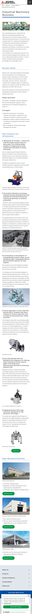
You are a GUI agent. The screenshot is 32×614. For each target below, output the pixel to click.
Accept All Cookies (16, 606)
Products (5, 574)
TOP (3, 5)
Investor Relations (8, 578)
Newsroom (6, 586)
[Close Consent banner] (29, 595)
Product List (15, 450)
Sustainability (7, 582)
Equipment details (8, 493)
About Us (8, 5)
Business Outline (15, 5)
